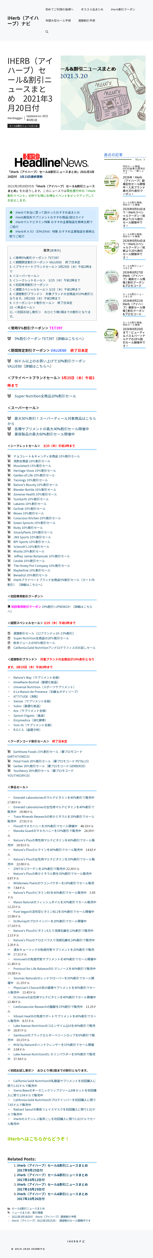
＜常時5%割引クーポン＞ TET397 (36, 257)
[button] (47, 31)
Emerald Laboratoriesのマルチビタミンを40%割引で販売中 (53, 797)
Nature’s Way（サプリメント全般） (37, 677)
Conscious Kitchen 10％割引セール (37, 518)
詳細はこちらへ (69, 338)
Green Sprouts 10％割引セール (34, 522)
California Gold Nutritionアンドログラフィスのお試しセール (54, 647)
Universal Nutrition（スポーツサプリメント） (44, 687)
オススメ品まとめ (92, 9)
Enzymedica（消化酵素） (30, 720)
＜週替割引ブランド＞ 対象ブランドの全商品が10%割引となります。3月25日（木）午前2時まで (52, 296)
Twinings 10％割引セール (30, 480)
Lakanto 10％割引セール (30, 503)
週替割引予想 (86, 20)
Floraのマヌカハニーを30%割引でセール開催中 (45, 826)
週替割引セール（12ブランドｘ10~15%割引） (44, 633)
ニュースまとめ (21, 1212)
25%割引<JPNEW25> (56, 606)
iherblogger (15, 118)
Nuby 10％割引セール (28, 527)
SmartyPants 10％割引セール (33, 532)
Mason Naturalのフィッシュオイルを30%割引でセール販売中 (54, 902)
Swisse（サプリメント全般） (33, 701)
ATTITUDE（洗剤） (26, 696)
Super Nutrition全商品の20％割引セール (41, 638)
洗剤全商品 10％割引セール (31, 461)
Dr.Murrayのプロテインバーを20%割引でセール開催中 (50, 921)
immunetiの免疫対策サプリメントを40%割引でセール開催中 (54, 959)
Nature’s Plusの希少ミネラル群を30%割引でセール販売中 (52, 873)
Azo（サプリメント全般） (30, 710)
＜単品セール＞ (22, 307)
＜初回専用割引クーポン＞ (30, 284)
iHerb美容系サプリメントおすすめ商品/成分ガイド (49, 217)
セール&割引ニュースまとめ (23, 125)
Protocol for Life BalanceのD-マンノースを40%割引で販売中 (54, 968)
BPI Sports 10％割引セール (31, 541)
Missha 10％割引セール (29, 551)
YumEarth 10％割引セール (31, 499)
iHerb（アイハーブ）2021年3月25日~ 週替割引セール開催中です (51, 1220)
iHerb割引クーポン (123, 9)
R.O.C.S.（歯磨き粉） (27, 729)
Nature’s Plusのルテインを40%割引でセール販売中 (48, 849)
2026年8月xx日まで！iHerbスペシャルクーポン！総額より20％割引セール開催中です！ (134, 249)
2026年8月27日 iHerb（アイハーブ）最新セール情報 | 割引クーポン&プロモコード (134, 279)
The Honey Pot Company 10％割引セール (41, 565)
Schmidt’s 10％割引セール (31, 546)
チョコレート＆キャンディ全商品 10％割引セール (46, 456)
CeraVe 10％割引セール (29, 560)
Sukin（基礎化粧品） (27, 706)
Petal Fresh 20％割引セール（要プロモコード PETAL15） (52, 761)
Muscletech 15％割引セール (32, 465)
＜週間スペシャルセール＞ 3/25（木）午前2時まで (45, 289)
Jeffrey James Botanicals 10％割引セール (41, 556)
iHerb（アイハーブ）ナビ (23, 20)
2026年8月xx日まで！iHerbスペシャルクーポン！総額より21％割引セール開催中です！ (134, 217)
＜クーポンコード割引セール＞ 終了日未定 (41, 302)
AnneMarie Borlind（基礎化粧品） (36, 682)
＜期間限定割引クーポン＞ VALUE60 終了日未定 (45, 262)
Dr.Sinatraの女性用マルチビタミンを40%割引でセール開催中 (54, 997)
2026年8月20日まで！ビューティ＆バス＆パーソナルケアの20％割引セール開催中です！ (134, 337)
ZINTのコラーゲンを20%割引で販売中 (39, 868)
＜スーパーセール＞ (25, 275)
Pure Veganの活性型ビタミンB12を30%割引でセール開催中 (53, 911)
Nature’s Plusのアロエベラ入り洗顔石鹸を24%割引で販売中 (54, 940)
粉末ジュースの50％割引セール (34, 642)
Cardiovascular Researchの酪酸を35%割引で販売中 (48, 1006)
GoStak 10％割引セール (29, 508)
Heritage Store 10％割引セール (34, 470)
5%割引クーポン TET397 (34, 338)
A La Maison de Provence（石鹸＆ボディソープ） (46, 691)
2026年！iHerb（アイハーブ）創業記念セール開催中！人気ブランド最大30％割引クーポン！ (134, 185)
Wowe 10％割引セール (28, 513)
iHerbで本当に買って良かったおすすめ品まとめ (47, 212)
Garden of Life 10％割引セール (34, 475)
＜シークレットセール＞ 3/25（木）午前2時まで (45, 280)
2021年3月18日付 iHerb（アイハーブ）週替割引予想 (44, 1216)
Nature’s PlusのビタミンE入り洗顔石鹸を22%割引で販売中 (53, 930)
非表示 (55, 250)
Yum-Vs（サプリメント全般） (33, 725)
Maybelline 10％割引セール (32, 570)
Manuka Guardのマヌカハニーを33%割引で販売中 (47, 830)
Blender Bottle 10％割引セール (34, 489)
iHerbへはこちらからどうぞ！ (38, 1138)
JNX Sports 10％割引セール (32, 537)
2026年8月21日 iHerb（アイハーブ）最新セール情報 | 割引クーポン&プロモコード (134, 307)
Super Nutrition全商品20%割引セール (45, 395)
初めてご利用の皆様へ (60, 9)
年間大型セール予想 (58, 20)
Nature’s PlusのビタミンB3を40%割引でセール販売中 (50, 892)
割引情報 (37, 1212)
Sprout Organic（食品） (30, 715)
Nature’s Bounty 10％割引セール (35, 484)
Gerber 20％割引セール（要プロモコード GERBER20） (50, 766)
